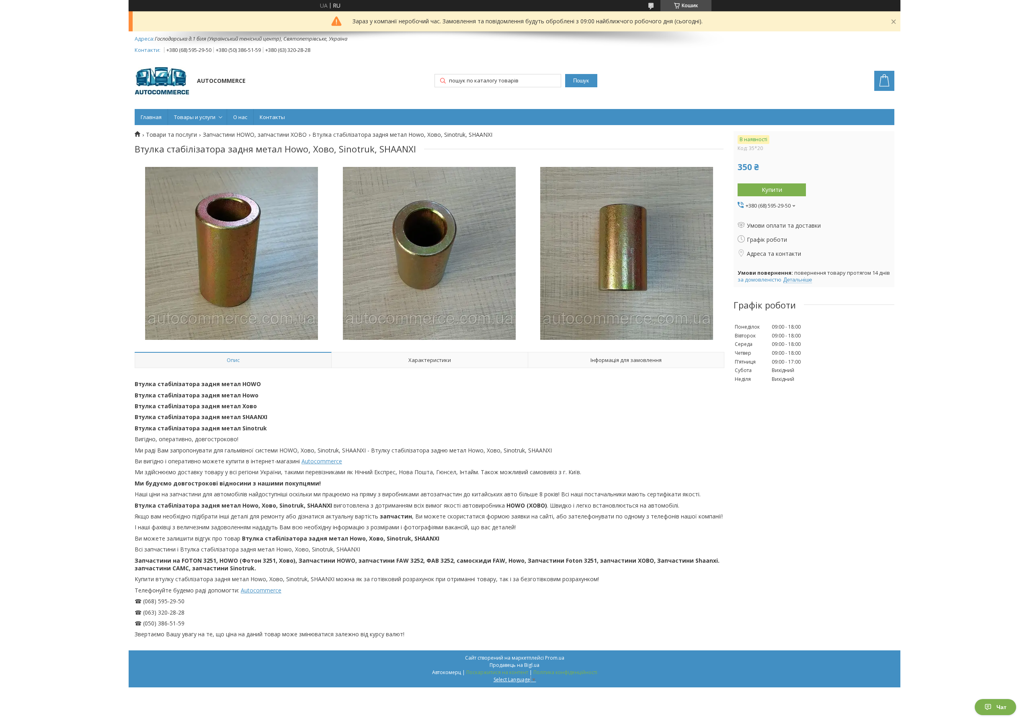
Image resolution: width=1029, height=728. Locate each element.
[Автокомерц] (162, 82)
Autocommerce (321, 461)
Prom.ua (554, 657)
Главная (151, 117)
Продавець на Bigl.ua (514, 665)
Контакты (272, 117)
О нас (240, 117)
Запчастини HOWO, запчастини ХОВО (255, 134)
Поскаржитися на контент (497, 672)
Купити (772, 189)
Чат (1001, 707)
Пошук (581, 81)
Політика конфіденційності (565, 672)
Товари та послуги (171, 134)
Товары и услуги (194, 117)
